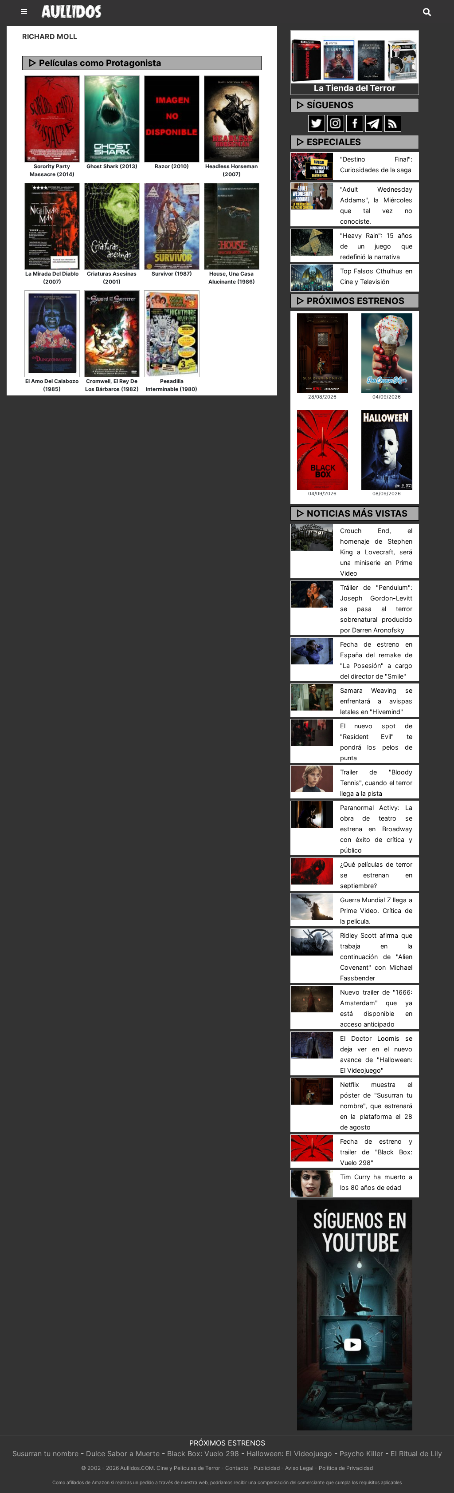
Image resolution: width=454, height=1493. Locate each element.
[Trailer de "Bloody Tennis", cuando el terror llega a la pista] (311, 778)
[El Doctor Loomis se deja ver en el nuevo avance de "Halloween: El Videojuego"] (311, 1044)
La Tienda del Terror (354, 88)
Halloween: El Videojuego (289, 1453)
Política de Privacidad (346, 1468)
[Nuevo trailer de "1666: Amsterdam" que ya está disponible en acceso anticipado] (311, 998)
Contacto (236, 1468)
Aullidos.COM (137, 1468)
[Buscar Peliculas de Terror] (427, 12)
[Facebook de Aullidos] (354, 122)
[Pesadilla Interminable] (172, 332)
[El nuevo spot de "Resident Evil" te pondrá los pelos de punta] (311, 731)
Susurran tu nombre (45, 1453)
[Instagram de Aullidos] (335, 122)
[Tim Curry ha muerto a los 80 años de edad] (311, 1182)
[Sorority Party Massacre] (52, 118)
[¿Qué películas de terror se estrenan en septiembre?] (311, 870)
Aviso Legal (299, 1468)
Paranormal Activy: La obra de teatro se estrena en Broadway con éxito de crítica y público (376, 829)
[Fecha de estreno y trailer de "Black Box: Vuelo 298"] (311, 1147)
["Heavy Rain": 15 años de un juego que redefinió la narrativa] (311, 241)
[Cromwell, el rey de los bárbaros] (112, 332)
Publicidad (267, 1468)
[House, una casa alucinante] (231, 225)
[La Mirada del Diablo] (52, 225)
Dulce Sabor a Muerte (123, 1453)
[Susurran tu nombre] (322, 352)
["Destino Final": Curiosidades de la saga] (311, 165)
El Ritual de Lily (416, 1453)
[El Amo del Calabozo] (52, 332)
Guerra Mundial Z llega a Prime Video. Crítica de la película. (376, 910)
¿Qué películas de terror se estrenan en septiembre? (376, 875)
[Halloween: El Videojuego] (386, 449)
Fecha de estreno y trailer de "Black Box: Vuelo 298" (376, 1152)
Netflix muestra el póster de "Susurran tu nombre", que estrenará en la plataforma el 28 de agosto (376, 1106)
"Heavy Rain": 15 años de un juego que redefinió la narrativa (376, 246)
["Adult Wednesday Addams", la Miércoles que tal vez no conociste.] (311, 195)
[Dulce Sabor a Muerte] (386, 352)
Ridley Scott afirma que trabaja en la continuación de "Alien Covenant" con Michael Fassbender (376, 957)
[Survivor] (172, 225)
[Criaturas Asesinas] (112, 225)
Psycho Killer (361, 1453)
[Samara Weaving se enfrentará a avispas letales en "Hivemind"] (311, 696)
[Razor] (172, 118)
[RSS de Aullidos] (392, 122)
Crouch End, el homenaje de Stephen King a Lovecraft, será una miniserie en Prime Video (376, 552)
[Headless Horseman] (231, 118)
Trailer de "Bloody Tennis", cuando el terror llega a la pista (376, 782)
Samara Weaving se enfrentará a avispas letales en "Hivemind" (376, 701)
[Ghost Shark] (112, 118)
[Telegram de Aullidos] (373, 122)
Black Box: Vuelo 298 (203, 1453)
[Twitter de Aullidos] (316, 122)
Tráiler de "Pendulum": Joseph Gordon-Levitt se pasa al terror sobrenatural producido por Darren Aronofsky (376, 609)
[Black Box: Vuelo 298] (322, 449)
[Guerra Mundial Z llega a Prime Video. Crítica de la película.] (311, 905)
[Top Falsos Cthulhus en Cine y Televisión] (311, 277)
